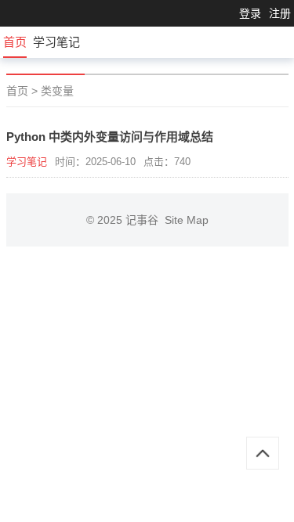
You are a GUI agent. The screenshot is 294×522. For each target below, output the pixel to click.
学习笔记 (56, 42)
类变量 (57, 91)
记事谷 (145, 220)
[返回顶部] (262, 453)
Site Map (187, 220)
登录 (250, 13)
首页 (15, 42)
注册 (280, 13)
